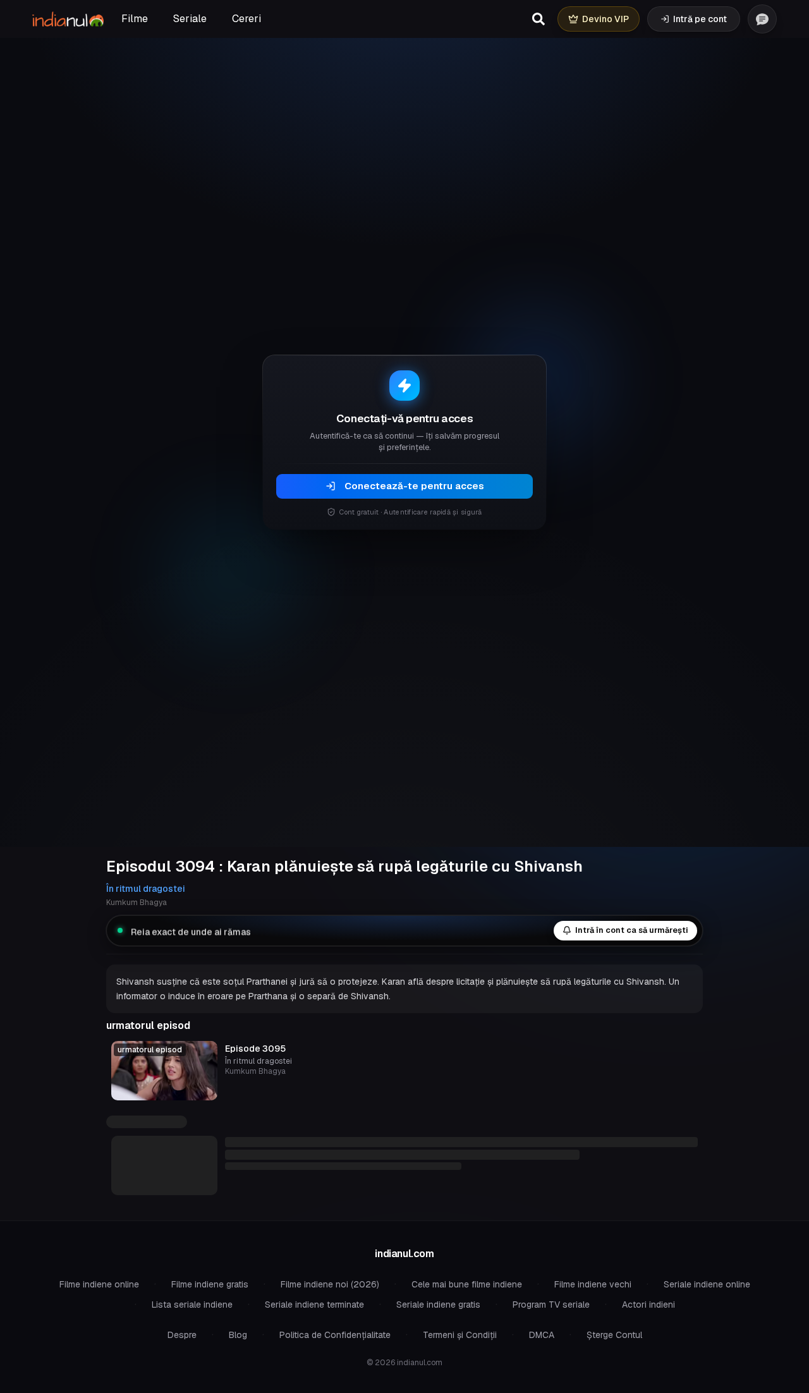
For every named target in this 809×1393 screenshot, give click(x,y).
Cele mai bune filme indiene (466, 1284)
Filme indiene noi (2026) (330, 1284)
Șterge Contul (614, 1335)
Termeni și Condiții (460, 1335)
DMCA (541, 1335)
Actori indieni (648, 1304)
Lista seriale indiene (192, 1304)
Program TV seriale (551, 1304)
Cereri (246, 18)
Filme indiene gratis (209, 1284)
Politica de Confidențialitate (335, 1335)
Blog (238, 1335)
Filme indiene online (99, 1284)
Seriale (190, 18)
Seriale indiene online (707, 1284)
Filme (134, 18)
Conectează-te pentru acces (414, 486)
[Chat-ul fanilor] (762, 19)
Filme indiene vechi (592, 1284)
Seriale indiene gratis (438, 1304)
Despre (182, 1335)
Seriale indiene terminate (314, 1304)
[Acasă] (68, 19)
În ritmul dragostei (145, 888)
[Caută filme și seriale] (538, 19)
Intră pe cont (700, 19)
